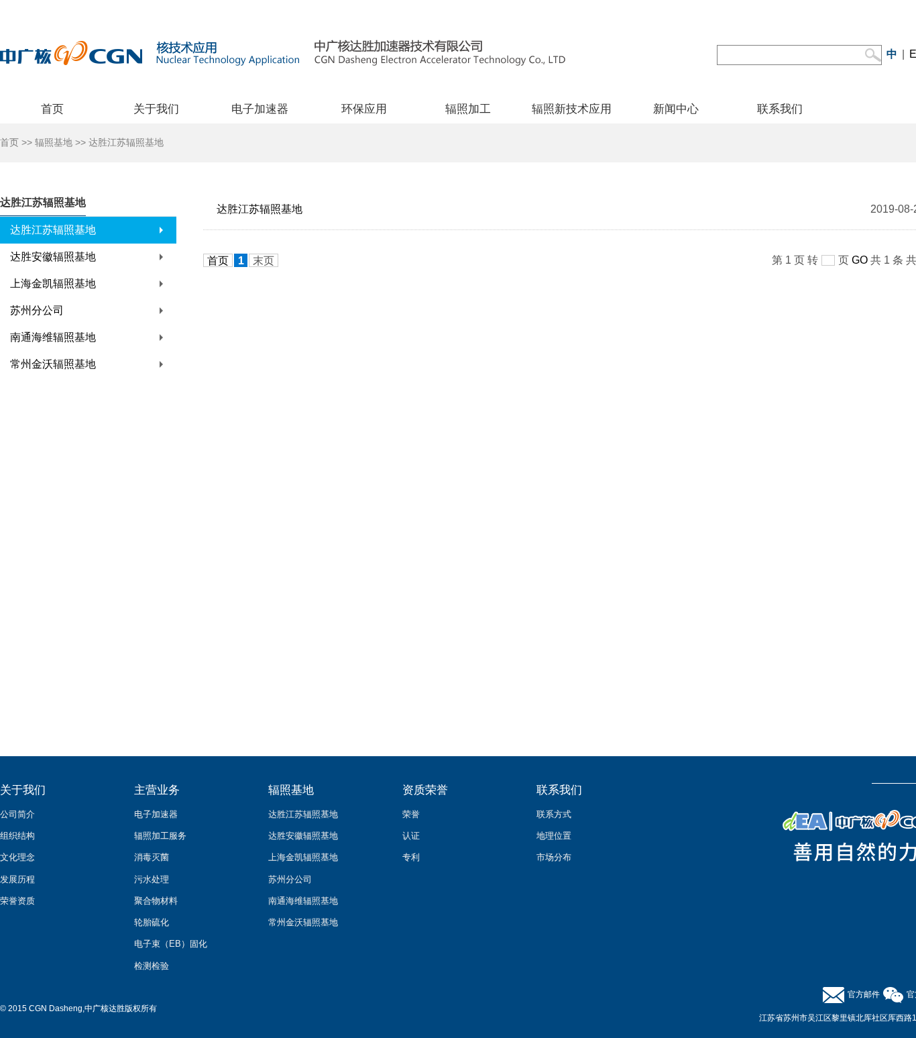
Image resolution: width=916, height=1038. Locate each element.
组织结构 (17, 836)
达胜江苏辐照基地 (53, 230)
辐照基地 (53, 142)
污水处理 (151, 879)
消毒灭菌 (151, 857)
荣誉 (411, 814)
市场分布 (553, 857)
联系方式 (553, 814)
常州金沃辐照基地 (53, 364)
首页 (9, 142)
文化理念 (17, 857)
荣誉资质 (17, 901)
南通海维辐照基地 (53, 337)
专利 (411, 857)
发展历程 (17, 879)
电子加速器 (156, 814)
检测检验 (151, 966)
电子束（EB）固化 (170, 944)
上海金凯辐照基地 (53, 283)
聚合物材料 (156, 901)
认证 (411, 836)
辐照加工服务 (160, 836)
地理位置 (553, 836)
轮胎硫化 (151, 922)
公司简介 (17, 814)
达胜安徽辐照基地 (53, 256)
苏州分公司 (37, 310)
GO (860, 260)
